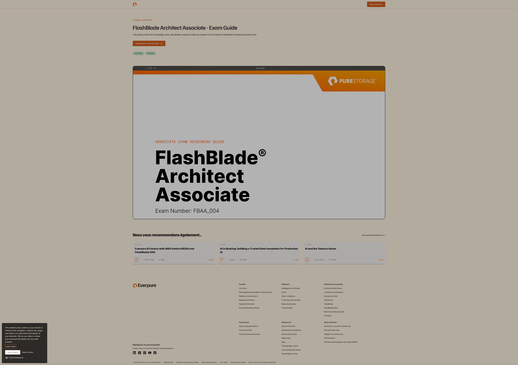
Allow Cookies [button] (12, 352)
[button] (14, 358)
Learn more (11, 346)
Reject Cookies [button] (27, 352)
